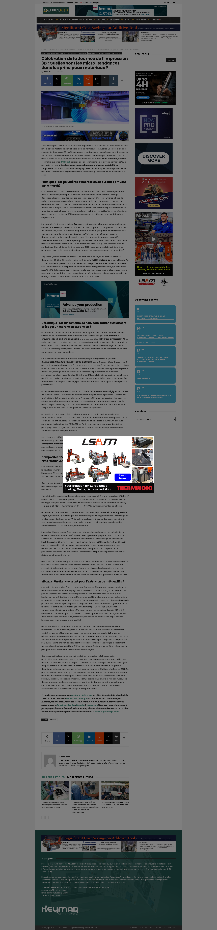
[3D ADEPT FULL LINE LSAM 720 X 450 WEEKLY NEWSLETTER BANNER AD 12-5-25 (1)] (108, 492)
